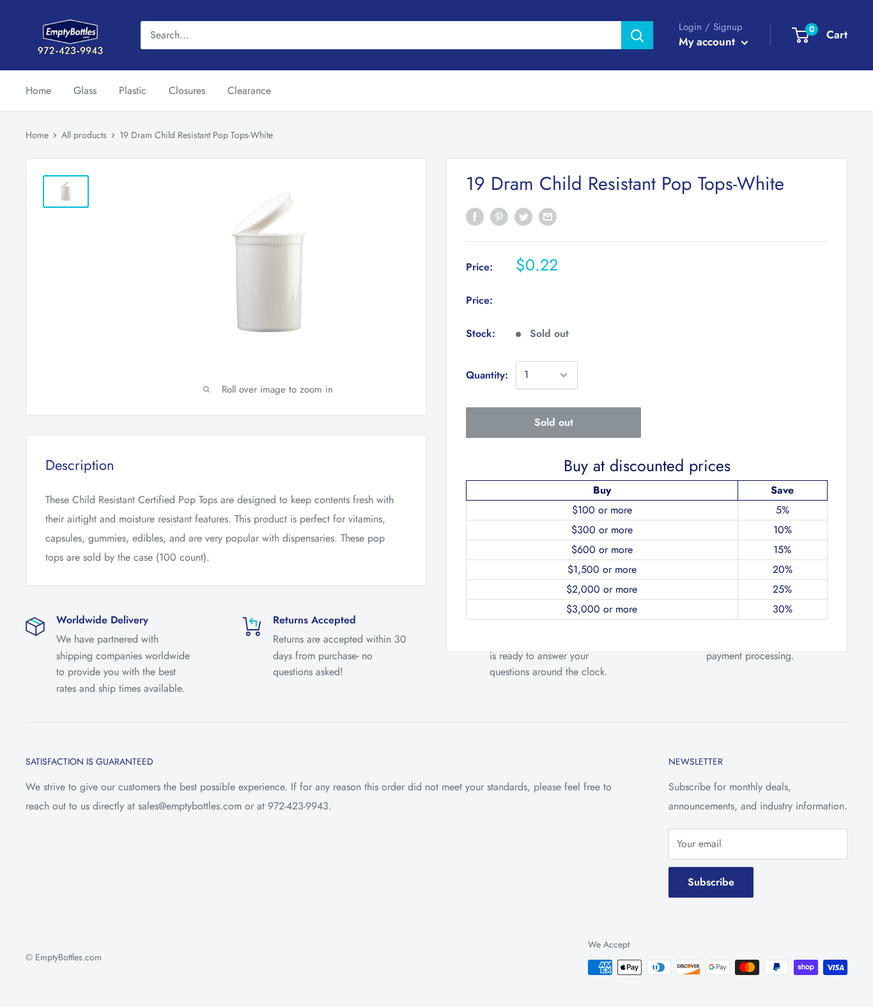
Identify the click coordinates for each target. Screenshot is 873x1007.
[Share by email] (548, 216)
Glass (85, 90)
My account (708, 41)
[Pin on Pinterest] (499, 216)
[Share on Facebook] (475, 216)
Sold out (553, 422)
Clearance (249, 90)
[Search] (637, 35)
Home (38, 90)
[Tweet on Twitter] (523, 216)
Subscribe (711, 882)
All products (84, 135)
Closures (187, 90)
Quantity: (487, 375)
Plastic (132, 90)
